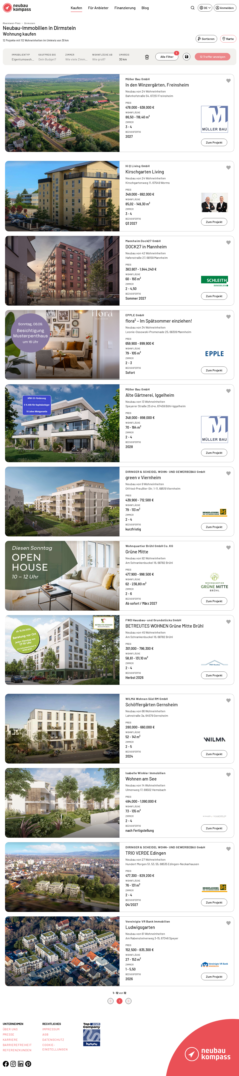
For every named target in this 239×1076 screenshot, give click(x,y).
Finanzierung (125, 7)
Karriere (10, 1039)
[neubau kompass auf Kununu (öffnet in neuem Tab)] (91, 1034)
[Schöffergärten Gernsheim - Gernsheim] (119, 729)
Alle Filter (168, 55)
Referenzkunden (17, 1050)
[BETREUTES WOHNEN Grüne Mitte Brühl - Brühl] (119, 650)
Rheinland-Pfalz (12, 23)
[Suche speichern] (186, 56)
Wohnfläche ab (102, 54)
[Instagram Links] (13, 1064)
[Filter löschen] (147, 57)
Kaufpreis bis (47, 54)
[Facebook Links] (6, 1064)
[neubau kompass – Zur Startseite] (17, 7)
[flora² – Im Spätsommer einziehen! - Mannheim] (119, 345)
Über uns (10, 1029)
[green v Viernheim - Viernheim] (119, 501)
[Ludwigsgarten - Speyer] (119, 951)
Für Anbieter (98, 7)
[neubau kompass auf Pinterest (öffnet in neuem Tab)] (28, 1064)
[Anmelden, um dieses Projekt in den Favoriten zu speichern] (228, 80)
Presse (9, 1034)
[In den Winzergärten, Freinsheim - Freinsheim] (119, 113)
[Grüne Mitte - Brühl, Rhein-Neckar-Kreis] (119, 576)
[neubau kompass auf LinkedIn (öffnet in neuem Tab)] (21, 1064)
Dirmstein (29, 23)
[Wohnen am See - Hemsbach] (119, 803)
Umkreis (124, 54)
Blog (145, 7)
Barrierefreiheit (17, 1045)
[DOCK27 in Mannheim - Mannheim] (119, 271)
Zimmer (69, 54)
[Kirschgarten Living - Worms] (119, 196)
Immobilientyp (21, 54)
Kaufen (76, 7)
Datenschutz (53, 1039)
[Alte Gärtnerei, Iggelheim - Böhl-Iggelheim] (119, 423)
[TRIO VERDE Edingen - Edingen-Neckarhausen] (119, 877)
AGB (45, 1034)
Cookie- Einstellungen (55, 1047)
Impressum (51, 1029)
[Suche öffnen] (192, 8)
